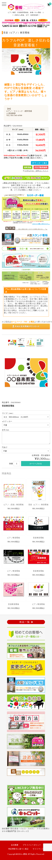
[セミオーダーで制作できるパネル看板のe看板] (26, 9)
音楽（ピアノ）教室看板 (38, 505)
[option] (12, 342)
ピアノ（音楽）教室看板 (14, 505)
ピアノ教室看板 (13, 538)
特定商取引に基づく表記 (18, 849)
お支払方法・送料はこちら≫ (36, 171)
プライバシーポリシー (32, 845)
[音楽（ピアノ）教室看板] (38, 490)
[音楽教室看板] (38, 523)
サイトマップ (38, 849)
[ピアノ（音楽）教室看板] (13, 490)
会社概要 (14, 845)
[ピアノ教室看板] (13, 557)
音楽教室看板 (38, 538)
